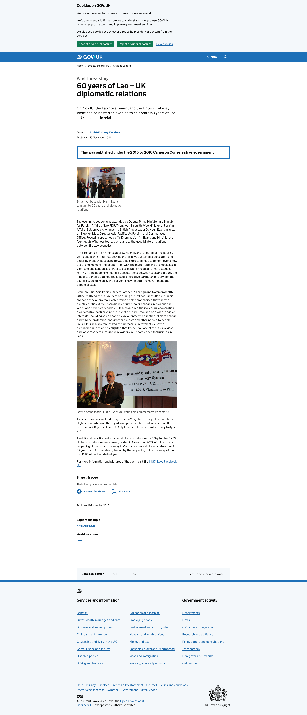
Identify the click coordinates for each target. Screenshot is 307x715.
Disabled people (87, 656)
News (186, 620)
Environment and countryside (149, 627)
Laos (79, 540)
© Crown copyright (217, 705)
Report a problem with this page (206, 573)
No (137, 573)
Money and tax (139, 641)
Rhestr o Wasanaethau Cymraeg (98, 690)
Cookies (104, 685)
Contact (151, 685)
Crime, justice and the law (93, 649)
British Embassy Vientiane (105, 132)
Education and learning (145, 613)
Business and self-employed (95, 627)
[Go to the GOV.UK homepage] (90, 57)
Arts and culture (122, 65)
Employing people (141, 620)
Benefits (82, 613)
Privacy (91, 685)
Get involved (190, 663)
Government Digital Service (139, 690)
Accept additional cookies (96, 44)
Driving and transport (91, 663)
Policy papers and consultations (203, 641)
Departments (191, 613)
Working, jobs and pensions (147, 663)
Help (80, 685)
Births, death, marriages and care (98, 620)
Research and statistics (197, 634)
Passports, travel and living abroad (152, 649)
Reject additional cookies (135, 44)
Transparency (191, 649)
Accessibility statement (127, 685)
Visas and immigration (144, 656)
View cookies (164, 43)
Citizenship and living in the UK (97, 641)
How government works (197, 656)
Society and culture (98, 65)
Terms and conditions (174, 685)
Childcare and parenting (92, 634)
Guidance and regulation (198, 627)
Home (80, 65)
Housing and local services (147, 634)
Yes (118, 573)
